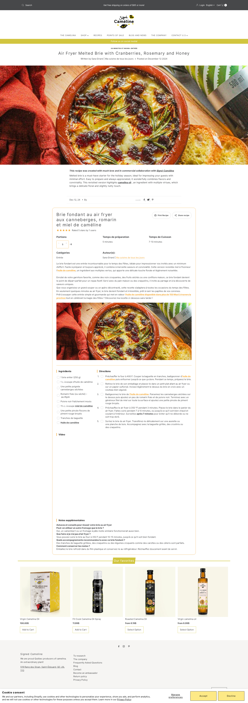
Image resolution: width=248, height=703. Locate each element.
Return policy (80, 676)
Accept (203, 696)
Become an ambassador (85, 673)
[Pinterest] (129, 646)
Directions (105, 371)
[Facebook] (118, 646)
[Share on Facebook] (145, 199)
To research (79, 655)
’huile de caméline (66, 270)
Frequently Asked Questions (87, 662)
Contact (77, 669)
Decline (231, 696)
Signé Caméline (165, 170)
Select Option (134, 629)
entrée (134, 48)
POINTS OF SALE (115, 35)
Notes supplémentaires (72, 520)
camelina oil (124, 182)
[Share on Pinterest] (152, 199)
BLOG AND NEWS (137, 35)
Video (62, 434)
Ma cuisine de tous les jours (130, 257)
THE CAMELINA (68, 35)
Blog (75, 666)
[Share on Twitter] (148, 199)
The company (80, 659)
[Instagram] (124, 646)
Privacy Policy (124, 699)
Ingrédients (65, 371)
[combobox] (54, 5)
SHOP (84, 35)
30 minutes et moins (120, 48)
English (209, 5)
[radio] (57, 230)
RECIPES (98, 35)
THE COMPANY (159, 35)
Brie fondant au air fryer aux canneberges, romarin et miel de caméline (86, 219)
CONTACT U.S (179, 35)
